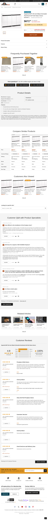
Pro (43, 4)
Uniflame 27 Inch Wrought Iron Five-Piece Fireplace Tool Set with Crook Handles (41, 67)
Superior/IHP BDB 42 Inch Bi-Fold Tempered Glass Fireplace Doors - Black (30, 190)
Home (2, 7)
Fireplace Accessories (7, 7)
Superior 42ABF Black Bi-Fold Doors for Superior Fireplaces (41, 190)
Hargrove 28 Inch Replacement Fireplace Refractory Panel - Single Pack (6, 67)
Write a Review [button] (41, 461)
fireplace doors (16, 116)
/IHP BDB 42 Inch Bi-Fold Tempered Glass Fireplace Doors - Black (36, 145)
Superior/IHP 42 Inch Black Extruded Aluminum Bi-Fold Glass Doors (18, 67)
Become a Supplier (32, 492)
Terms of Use (21, 513)
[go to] (6, 61)
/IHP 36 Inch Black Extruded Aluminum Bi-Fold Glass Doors (15, 145)
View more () (23, 301)
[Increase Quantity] (31, 30)
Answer (6, 236)
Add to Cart (33, 34)
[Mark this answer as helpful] (15, 236)
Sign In (15, 494)
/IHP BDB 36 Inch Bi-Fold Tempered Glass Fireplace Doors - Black (26, 145)
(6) (29, 17)
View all (24, 75)
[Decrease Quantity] (29, 30)
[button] (22, 85)
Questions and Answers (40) (36, 17)
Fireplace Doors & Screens (16, 7)
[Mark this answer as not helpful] (18, 236)
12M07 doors (23, 274)
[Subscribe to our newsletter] (45, 470)
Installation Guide (30, 99)
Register (5, 494)
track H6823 (41, 274)
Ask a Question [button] (7, 304)
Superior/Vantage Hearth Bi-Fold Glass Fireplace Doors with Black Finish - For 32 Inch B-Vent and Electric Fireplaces (6, 190)
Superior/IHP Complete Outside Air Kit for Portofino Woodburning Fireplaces (29, 67)
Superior (9, 96)
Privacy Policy (26, 513)
